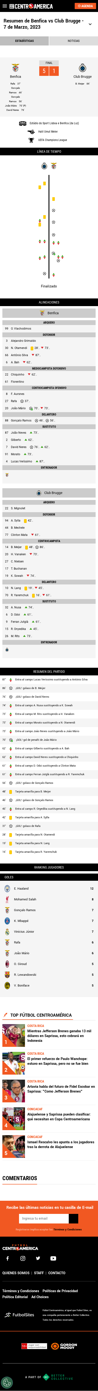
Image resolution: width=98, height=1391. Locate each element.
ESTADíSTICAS (24, 41)
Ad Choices (40, 1297)
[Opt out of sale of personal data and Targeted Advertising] (7, 1383)
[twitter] (38, 1258)
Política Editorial (15, 1297)
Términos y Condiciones (68, 1229)
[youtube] (53, 1258)
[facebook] (7, 1258)
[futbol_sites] (22, 1315)
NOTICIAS (74, 41)
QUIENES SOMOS (15, 1273)
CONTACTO (56, 1273)
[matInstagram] (23, 1258)
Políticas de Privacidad (60, 1291)
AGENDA (87, 6)
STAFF (39, 1273)
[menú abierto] (5, 6)
